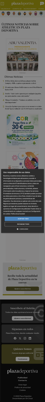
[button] (22, 229)
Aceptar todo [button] (23, 219)
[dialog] (22, 201)
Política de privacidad (18, 214)
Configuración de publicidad (21, 209)
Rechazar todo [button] (23, 224)
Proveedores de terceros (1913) (13, 193)
